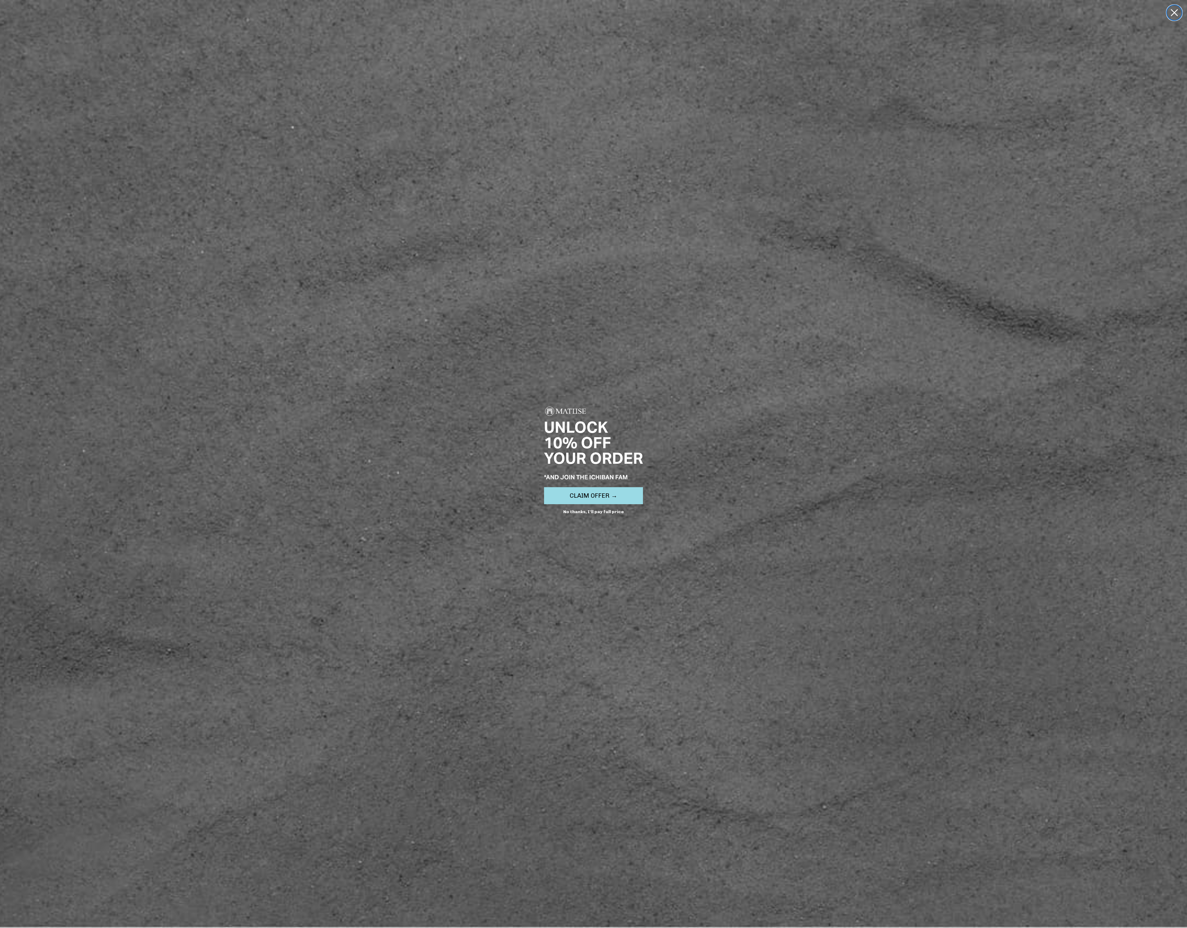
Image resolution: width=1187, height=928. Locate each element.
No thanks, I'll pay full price (593, 511)
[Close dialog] (1174, 12)
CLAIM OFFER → (593, 495)
